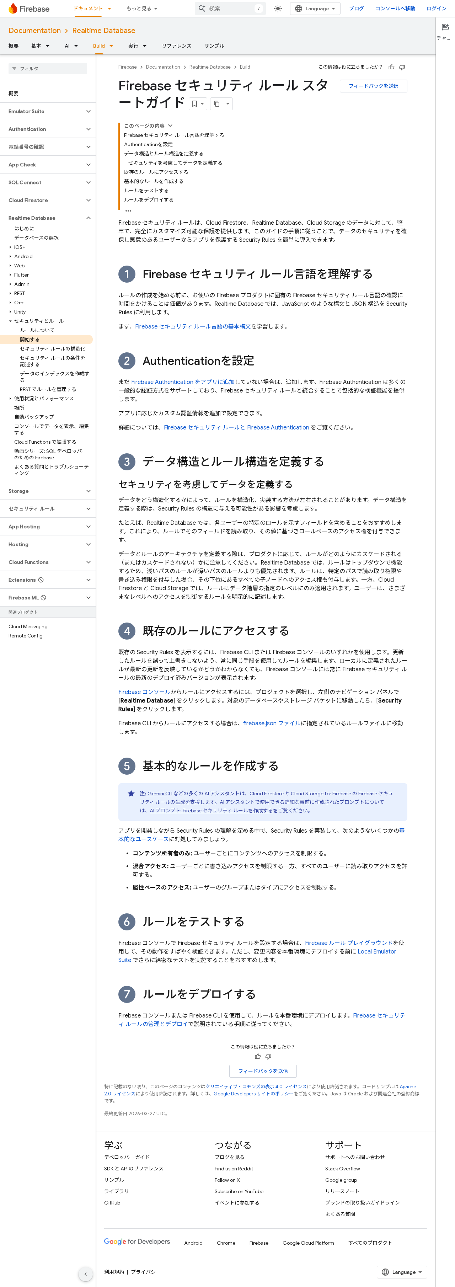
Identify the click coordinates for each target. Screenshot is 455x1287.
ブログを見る (230, 1157)
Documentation (35, 30)
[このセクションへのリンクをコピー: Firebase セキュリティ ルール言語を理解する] (380, 275)
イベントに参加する (237, 1203)
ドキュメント (88, 8)
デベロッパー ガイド (127, 1157)
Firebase (127, 67)
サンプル (214, 46)
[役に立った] (391, 67)
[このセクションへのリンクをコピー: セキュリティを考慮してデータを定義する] (300, 485)
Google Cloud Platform (308, 1243)
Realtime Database (103, 30)
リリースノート (342, 1191)
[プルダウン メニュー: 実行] (146, 45)
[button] (42, 111)
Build (99, 46)
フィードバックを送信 (373, 86)
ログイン (436, 8)
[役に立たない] (402, 67)
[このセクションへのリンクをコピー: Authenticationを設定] (262, 362)
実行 (133, 46)
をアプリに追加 (183, 382)
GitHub (112, 1203)
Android (193, 1243)
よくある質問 (340, 1214)
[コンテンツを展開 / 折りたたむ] (170, 125)
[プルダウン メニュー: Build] (113, 45)
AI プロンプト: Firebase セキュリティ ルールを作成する (211, 810)
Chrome (226, 1243)
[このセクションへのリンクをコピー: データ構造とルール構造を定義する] (332, 463)
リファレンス (177, 46)
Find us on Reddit (234, 1168)
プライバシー (146, 1272)
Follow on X (227, 1180)
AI (67, 46)
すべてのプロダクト (370, 1243)
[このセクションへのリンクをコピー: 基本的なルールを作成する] (286, 767)
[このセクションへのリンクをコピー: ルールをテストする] (252, 923)
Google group (341, 1180)
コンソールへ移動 (395, 8)
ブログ (356, 8)
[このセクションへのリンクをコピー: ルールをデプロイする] (263, 995)
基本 (36, 46)
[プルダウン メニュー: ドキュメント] (111, 8)
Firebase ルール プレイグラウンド (349, 943)
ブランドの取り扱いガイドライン (362, 1203)
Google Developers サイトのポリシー (254, 1094)
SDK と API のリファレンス (134, 1168)
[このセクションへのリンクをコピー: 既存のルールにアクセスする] (297, 632)
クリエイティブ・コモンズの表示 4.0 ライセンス (256, 1087)
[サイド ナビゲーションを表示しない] (86, 1274)
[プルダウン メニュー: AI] (78, 45)
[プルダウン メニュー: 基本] (49, 45)
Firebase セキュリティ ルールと (236, 427)
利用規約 (114, 1272)
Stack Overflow (342, 1168)
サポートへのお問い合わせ (355, 1157)
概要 (13, 46)
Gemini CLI (160, 793)
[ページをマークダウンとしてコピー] (216, 104)
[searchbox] (48, 68)
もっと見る (139, 8)
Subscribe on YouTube (239, 1191)
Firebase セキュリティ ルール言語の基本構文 (193, 326)
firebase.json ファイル (272, 723)
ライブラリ (116, 1191)
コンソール (144, 692)
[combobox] (230, 8)
